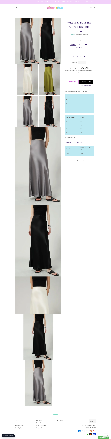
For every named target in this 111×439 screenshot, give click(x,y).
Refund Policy (40, 423)
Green (86, 44)
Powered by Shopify (90, 427)
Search (17, 420)
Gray (79, 44)
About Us (17, 423)
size (79, 53)
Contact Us (39, 428)
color (79, 41)
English (91, 421)
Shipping (73, 34)
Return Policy (39, 420)
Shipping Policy (19, 428)
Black (73, 44)
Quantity (74, 62)
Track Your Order (41, 425)
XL (85, 56)
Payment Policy (19, 425)
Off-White (79, 47)
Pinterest (61, 420)
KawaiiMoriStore (91, 425)
